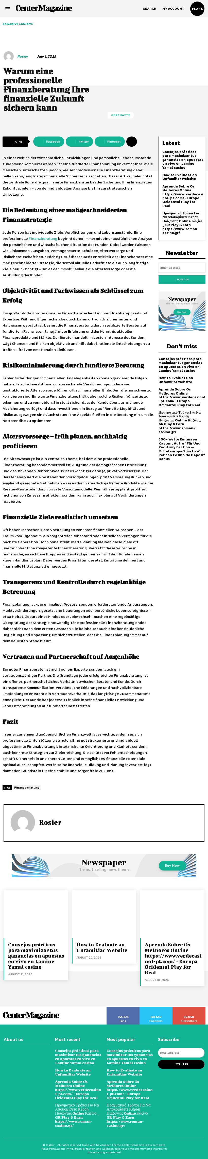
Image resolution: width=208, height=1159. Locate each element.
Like (123, 1009)
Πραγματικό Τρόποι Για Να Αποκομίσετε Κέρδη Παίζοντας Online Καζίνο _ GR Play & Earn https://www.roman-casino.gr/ (182, 223)
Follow (156, 1009)
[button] (149, 8)
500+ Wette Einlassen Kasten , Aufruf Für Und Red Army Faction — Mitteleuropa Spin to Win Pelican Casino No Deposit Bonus (182, 449)
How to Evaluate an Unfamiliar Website (179, 176)
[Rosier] (9, 56)
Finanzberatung (26, 787)
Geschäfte (120, 115)
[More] (131, 142)
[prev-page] (42, 29)
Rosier (22, 56)
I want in (182, 279)
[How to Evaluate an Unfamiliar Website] (104, 914)
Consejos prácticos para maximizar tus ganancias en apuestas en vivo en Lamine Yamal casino (182, 159)
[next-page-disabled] (203, 29)
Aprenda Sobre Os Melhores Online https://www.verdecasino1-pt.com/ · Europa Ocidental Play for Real (182, 196)
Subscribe (189, 1009)
